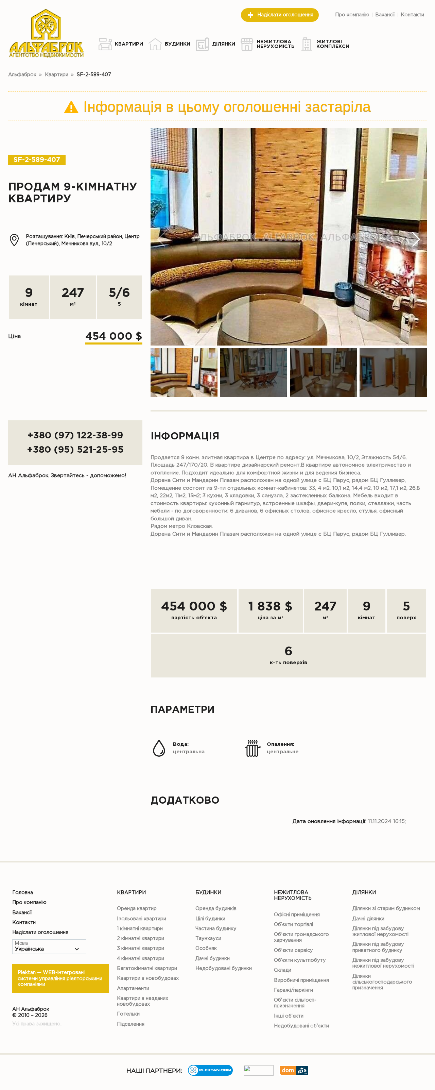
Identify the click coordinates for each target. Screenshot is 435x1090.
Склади (282, 970)
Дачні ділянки (368, 919)
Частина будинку (216, 928)
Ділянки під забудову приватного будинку (378, 947)
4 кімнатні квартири (140, 958)
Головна (22, 892)
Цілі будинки (210, 919)
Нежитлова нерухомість (293, 895)
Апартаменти (133, 988)
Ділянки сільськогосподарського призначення (382, 982)
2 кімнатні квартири (140, 938)
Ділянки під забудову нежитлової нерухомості (383, 963)
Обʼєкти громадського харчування (301, 937)
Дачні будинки (212, 958)
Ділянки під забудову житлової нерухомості (380, 931)
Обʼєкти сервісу (293, 950)
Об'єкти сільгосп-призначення (295, 1003)
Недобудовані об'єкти (301, 1026)
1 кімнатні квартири (140, 928)
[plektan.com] (210, 1074)
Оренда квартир (137, 908)
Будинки (208, 892)
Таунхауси (208, 938)
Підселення (130, 1024)
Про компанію (352, 15)
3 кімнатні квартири (140, 948)
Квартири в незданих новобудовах (142, 1001)
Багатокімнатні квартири (147, 968)
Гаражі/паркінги (293, 990)
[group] (289, 237)
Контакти (412, 15)
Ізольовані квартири (141, 919)
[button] (416, 239)
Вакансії (385, 15)
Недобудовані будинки (223, 968)
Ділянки (364, 892)
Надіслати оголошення (285, 15)
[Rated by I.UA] (259, 1074)
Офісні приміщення (297, 914)
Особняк (206, 948)
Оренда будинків (216, 908)
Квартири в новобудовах (148, 978)
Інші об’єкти (288, 1016)
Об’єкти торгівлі (293, 924)
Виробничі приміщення (301, 980)
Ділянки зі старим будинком (386, 908)
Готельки (128, 1014)
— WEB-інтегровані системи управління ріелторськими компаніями (60, 978)
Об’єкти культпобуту (300, 960)
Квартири (131, 892)
